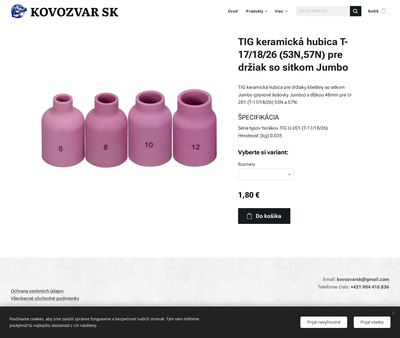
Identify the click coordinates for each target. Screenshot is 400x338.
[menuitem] (234, 11)
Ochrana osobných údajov (37, 291)
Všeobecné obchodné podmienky (45, 298)
